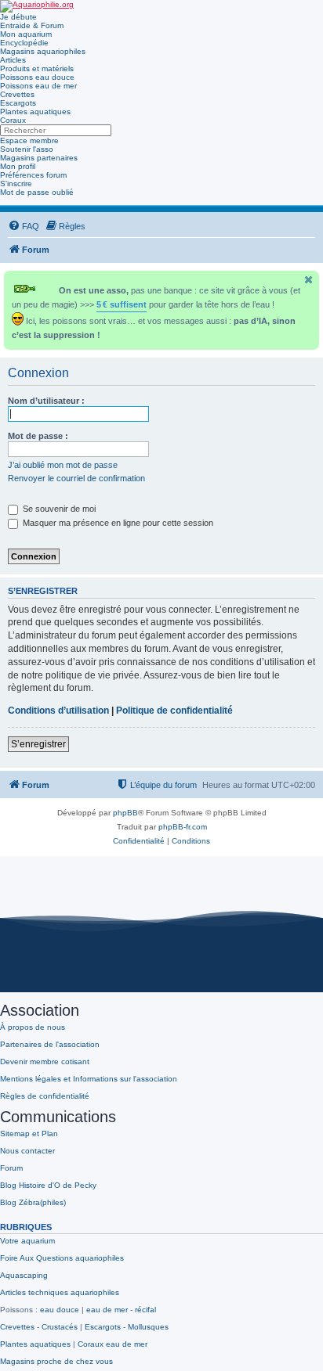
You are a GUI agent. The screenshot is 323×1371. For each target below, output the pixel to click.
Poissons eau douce (37, 77)
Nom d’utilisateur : (46, 400)
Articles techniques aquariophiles (59, 1292)
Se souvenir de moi (58, 508)
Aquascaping (24, 1275)
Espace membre (29, 140)
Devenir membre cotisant (44, 1061)
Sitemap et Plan (29, 1133)
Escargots (18, 103)
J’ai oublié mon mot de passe (63, 465)
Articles (13, 60)
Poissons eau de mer (38, 85)
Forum (11, 1168)
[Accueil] (37, 6)
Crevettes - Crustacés (39, 1326)
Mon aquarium (26, 34)
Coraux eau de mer (112, 1344)
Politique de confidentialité (174, 710)
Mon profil (17, 166)
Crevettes (17, 94)
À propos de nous (32, 1027)
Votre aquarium (27, 1240)
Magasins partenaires (39, 157)
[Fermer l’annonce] (309, 280)
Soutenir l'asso (26, 149)
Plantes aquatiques (35, 111)
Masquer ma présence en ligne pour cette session (116, 522)
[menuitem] (23, 226)
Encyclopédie (24, 42)
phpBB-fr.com (182, 826)
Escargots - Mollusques (127, 1326)
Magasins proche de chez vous (56, 1361)
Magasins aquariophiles (42, 51)
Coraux (13, 120)
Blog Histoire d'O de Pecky (48, 1185)
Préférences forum (33, 175)
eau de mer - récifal (121, 1309)
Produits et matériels (37, 68)
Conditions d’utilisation (58, 710)
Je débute (18, 17)
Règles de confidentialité (44, 1096)
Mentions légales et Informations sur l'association (88, 1078)
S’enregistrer (38, 744)
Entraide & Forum (32, 25)
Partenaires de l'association (50, 1044)
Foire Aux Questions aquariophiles (62, 1258)
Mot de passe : (38, 436)
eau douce (59, 1309)
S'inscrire (16, 183)
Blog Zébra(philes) (33, 1202)
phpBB (125, 812)
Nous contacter (27, 1150)
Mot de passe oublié (37, 192)
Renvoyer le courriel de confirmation (76, 478)
